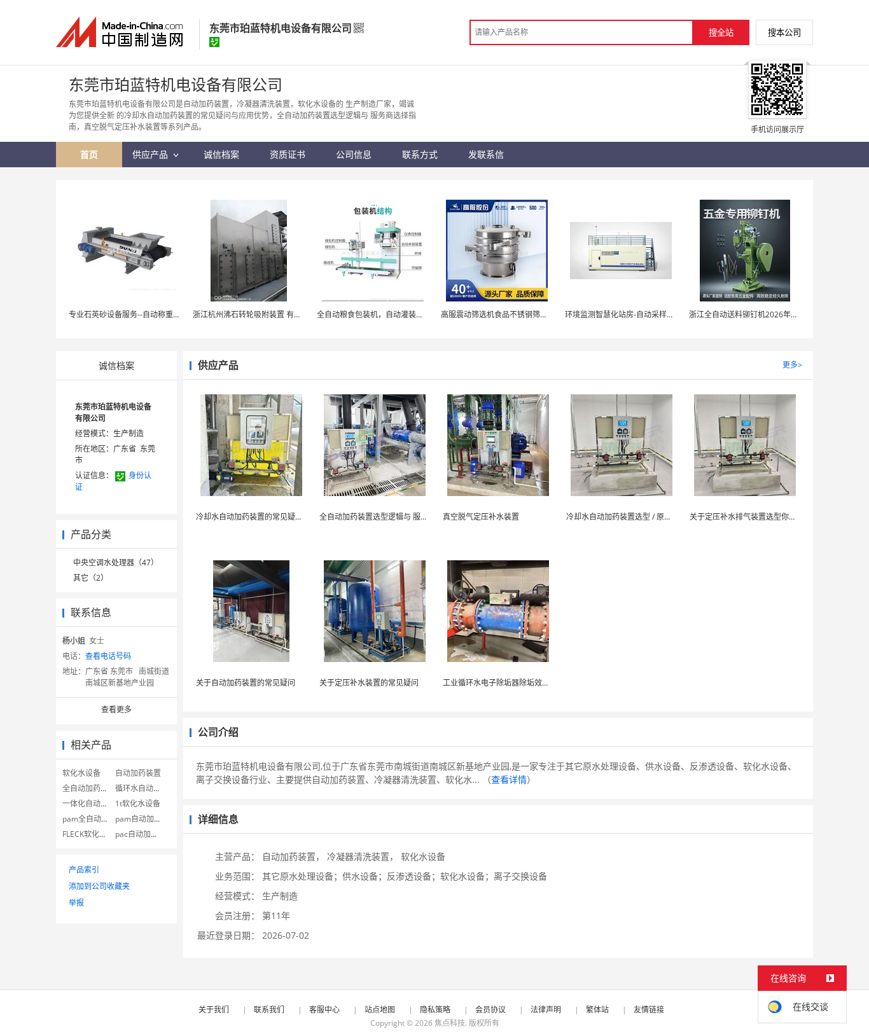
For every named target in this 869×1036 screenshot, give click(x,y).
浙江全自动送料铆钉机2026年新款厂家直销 (763, 314)
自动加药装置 (138, 773)
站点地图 (380, 1009)
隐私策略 (435, 1009)
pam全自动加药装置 (97, 818)
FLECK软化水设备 (92, 834)
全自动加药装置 (89, 788)
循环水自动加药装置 (149, 788)
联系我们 (269, 1009)
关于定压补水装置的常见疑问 (369, 682)
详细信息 (218, 819)
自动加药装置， (293, 856)
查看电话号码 (108, 656)
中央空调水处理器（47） (115, 562)
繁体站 (597, 1009)
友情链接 (649, 1009)
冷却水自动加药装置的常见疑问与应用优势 (268, 516)
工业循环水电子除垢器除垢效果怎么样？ (511, 682)
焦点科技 (449, 1023)
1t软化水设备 (137, 803)
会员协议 (490, 1009)
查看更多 (116, 709)
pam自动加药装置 (146, 818)
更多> (792, 364)
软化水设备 (81, 773)
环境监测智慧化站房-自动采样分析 (623, 314)
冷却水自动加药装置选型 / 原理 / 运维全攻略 (641, 516)
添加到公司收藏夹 (99, 886)
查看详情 (509, 779)
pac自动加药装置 (144, 834)
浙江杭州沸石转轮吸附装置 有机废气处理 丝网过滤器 (282, 314)
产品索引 (84, 869)
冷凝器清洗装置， (362, 856)
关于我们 (213, 1009)
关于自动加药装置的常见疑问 (245, 682)
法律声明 (546, 1009)
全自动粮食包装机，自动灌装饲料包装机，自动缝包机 (408, 314)
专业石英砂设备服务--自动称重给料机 (132, 314)
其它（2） (90, 577)
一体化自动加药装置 (96, 803)
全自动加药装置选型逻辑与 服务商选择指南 (392, 516)
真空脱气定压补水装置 (481, 516)
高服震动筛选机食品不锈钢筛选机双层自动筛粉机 (525, 314)
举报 (76, 902)
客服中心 (324, 1009)
